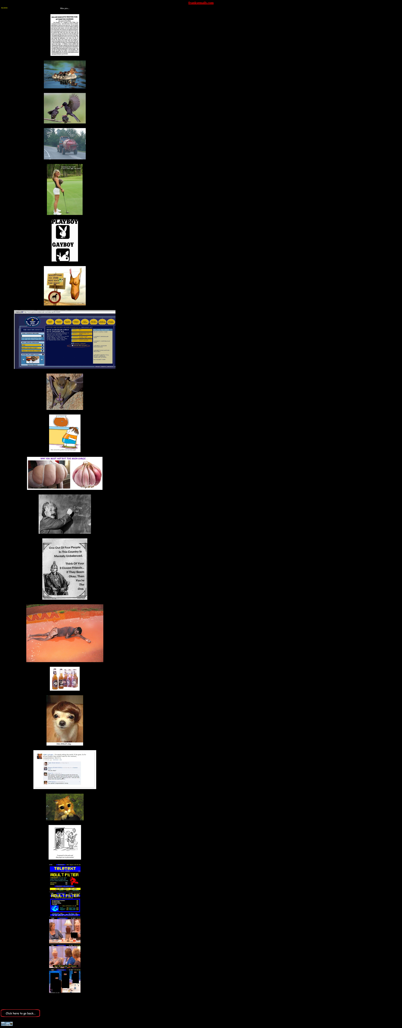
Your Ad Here (4, 7)
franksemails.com (201, 3)
